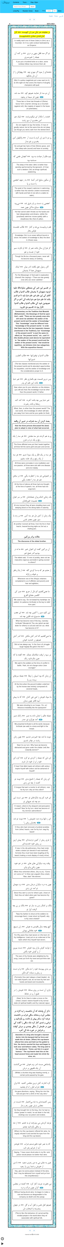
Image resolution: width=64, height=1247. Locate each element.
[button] (17, 2)
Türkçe (56, 16)
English (51, 16)
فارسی (61, 16)
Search (32, 6)
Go (55, 11)
